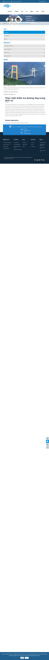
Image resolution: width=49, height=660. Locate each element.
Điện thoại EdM (7, 55)
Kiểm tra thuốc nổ (7, 49)
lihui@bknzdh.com (7, 1)
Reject (22, 657)
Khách (5, 39)
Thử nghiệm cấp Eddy (8, 45)
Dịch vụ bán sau (43, 142)
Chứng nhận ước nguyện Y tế (9, 94)
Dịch (37, 11)
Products (10, 11)
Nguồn (31, 11)
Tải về (32, 144)
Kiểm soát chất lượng (18, 149)
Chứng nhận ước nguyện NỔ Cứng (10, 91)
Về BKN (16, 11)
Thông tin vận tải (42, 148)
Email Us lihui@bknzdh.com (27, 129)
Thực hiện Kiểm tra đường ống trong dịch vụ (23, 23)
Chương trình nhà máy (17, 147)
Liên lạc (43, 11)
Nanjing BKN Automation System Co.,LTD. (17, 157)
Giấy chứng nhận (17, 144)
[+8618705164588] (47, 438)
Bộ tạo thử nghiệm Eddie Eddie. (10, 85)
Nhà (6, 23)
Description (6, 35)
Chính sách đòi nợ (42, 151)
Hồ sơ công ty (16, 142)
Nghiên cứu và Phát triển (42, 145)
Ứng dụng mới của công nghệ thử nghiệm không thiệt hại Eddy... (17, 122)
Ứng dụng (12, 23)
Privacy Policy (10, 158)
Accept (26, 657)
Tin (26, 11)
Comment (33, 146)
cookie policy (31, 655)
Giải (22, 11)
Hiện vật (32, 142)
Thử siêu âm (6, 52)
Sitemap (5, 158)
